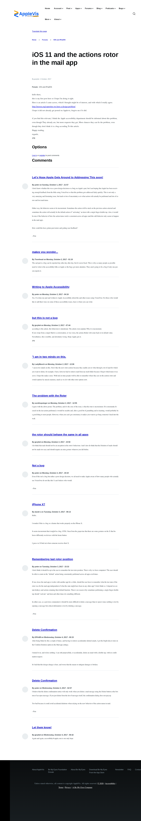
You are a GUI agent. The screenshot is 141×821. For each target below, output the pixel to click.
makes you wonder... (45, 251)
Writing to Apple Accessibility (50, 286)
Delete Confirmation (44, 629)
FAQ (129, 770)
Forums (45, 40)
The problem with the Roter (49, 395)
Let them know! (42, 727)
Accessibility (110, 783)
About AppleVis (38, 770)
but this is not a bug (45, 317)
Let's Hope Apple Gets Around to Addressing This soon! (67, 177)
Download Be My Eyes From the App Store (98, 771)
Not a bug (38, 465)
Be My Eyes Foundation (57, 770)
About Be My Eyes (78, 770)
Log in (34, 155)
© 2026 (100, 783)
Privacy (68, 787)
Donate (51, 772)
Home (34, 40)
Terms (60, 787)
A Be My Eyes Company (82, 787)
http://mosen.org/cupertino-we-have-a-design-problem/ (53, 106)
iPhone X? (38, 504)
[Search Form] (134, 14)
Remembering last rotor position (52, 559)
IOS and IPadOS (59, 40)
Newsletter (119, 770)
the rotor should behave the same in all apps (60, 434)
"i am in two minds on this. (49, 356)
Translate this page (39, 31)
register (42, 155)
